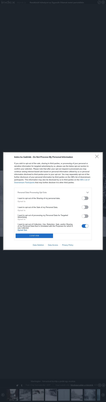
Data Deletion (38, 245)
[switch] (85, 198)
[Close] (97, 157)
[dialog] (53, 201)
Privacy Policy (67, 245)
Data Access (53, 245)
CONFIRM (34, 236)
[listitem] (53, 192)
